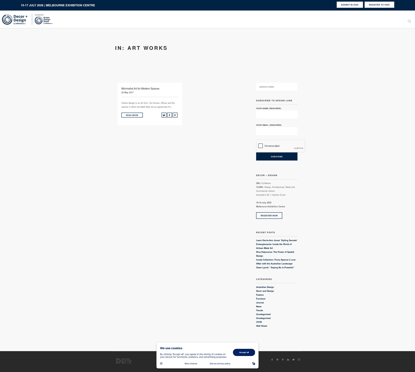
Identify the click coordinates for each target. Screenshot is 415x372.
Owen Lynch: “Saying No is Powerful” (275, 267)
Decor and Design (265, 290)
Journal (260, 302)
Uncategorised (263, 314)
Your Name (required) (268, 108)
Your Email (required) (269, 125)
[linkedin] (288, 359)
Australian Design (265, 287)
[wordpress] (277, 359)
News (258, 306)
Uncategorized (263, 318)
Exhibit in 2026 (350, 4)
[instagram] (299, 359)
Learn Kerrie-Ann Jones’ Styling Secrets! (276, 240)
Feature (260, 294)
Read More (132, 115)
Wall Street (261, 325)
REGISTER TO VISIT (379, 4)
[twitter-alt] (293, 359)
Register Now (269, 215)
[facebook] (272, 359)
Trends (259, 310)
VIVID (259, 321)
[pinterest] (283, 359)
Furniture (260, 298)
